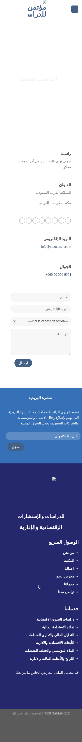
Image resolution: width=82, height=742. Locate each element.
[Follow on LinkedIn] (29, 220)
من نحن (68, 553)
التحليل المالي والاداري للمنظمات (50, 635)
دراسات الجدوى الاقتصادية (55, 619)
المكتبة (69, 560)
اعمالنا (69, 568)
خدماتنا (69, 584)
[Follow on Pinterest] (35, 220)
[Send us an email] (48, 220)
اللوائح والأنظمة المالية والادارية (52, 658)
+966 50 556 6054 (58, 274)
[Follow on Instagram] (61, 220)
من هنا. (21, 672)
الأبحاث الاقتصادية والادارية (55, 643)
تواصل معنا (66, 592)
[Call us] (42, 220)
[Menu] (74, 9)
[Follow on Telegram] (22, 220)
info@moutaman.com (56, 246)
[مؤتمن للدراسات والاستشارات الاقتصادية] (37, 9)
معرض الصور (64, 576)
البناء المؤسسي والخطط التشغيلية (49, 650)
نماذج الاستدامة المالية (58, 627)
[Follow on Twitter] (55, 220)
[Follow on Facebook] (68, 220)
